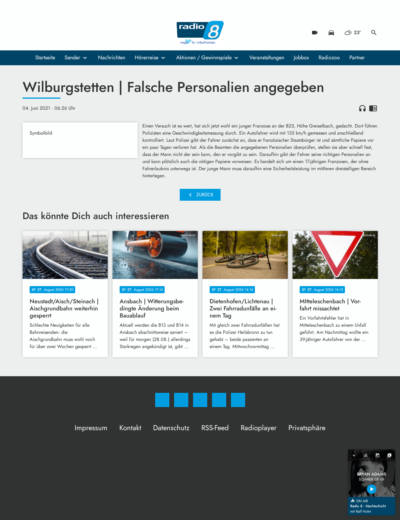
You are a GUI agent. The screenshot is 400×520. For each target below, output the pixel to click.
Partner (357, 57)
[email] (76, 33)
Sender (72, 57)
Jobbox (301, 57)
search (373, 32)
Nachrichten (111, 57)
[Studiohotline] (64, 33)
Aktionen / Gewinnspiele (204, 57)
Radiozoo (329, 57)
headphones (362, 108)
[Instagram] (40, 33)
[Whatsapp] (52, 33)
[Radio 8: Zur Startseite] (200, 32)
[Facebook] (28, 33)
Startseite (45, 57)
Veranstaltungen (266, 57)
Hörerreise (146, 57)
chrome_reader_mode (373, 108)
